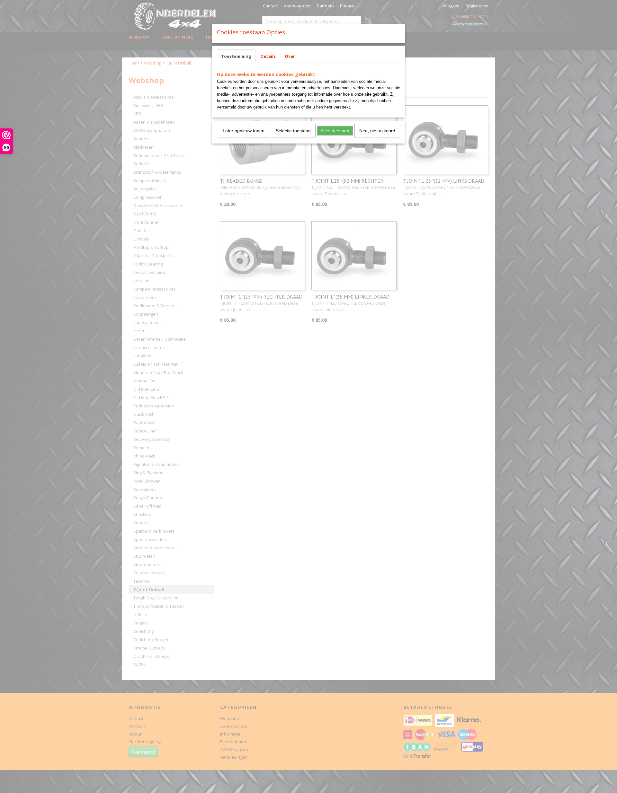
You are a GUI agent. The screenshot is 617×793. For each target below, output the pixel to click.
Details (268, 56)
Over (290, 56)
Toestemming (236, 56)
